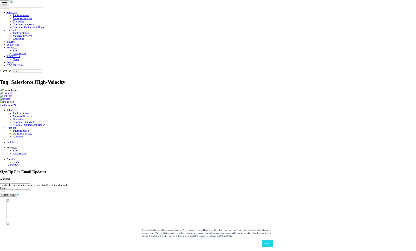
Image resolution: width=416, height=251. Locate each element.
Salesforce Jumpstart (23, 24)
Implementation (21, 15)
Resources (11, 47)
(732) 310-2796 (14, 65)
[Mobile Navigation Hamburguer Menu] (4, 4)
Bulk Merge (12, 44)
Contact (10, 62)
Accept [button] (268, 243)
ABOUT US (13, 56)
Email (3, 188)
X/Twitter (5, 178)
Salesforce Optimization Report (29, 27)
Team (16, 59)
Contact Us (12, 164)
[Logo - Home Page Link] (26, 6)
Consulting (18, 21)
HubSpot (11, 30)
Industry (10, 41)
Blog (15, 50)
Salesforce (11, 12)
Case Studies (19, 53)
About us (11, 159)
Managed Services (22, 18)
